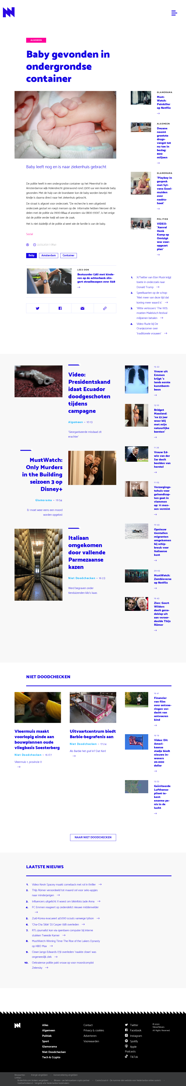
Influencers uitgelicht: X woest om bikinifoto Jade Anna (63, 901)
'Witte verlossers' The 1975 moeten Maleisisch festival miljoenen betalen (152, 313)
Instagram (135, 1036)
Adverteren (90, 1036)
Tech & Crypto (51, 1057)
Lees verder (71, 281)
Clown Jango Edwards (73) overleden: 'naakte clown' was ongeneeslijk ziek (64, 954)
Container (68, 255)
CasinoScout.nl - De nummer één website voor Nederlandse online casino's (128, 1080)
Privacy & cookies (94, 1030)
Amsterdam (48, 255)
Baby (32, 255)
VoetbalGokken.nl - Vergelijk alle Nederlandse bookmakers (43, 1083)
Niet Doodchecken (81, 578)
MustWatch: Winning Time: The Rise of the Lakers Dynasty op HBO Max (66, 944)
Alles (45, 1025)
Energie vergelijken (39, 1075)
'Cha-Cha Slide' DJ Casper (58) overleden (55, 924)
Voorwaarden (91, 1041)
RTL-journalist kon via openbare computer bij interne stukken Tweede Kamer (62, 933)
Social (29, 234)
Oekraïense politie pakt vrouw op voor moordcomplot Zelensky (63, 965)
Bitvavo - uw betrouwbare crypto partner (72, 1080)
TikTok (133, 1057)
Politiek (162, 219)
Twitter (133, 1025)
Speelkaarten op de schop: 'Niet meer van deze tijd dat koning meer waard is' (153, 298)
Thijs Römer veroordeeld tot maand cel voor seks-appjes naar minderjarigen (65, 893)
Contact (88, 1025)
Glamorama (164, 92)
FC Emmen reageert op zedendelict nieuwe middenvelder (65, 907)
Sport (45, 1041)
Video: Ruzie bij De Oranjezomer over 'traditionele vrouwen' (149, 329)
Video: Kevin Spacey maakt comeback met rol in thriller (64, 884)
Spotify (133, 1041)
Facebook (135, 1030)
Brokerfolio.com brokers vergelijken (32, 1080)
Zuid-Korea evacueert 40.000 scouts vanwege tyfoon (63, 918)
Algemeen (36, 40)
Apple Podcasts (131, 1049)
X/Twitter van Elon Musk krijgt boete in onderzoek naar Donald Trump (154, 282)
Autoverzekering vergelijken (65, 1075)
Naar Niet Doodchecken (93, 837)
